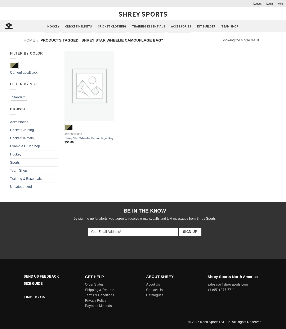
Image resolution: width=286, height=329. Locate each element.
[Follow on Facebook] (26, 305)
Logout (257, 3)
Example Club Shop (25, 146)
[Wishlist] (260, 26)
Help (280, 3)
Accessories (181, 26)
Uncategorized (21, 186)
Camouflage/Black (23, 72)
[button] (279, 26)
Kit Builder (206, 26)
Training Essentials (148, 26)
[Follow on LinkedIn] (46, 305)
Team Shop (230, 26)
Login (269, 3)
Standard (19, 97)
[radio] (68, 127)
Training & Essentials (26, 178)
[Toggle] (55, 121)
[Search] (269, 26)
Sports (15, 162)
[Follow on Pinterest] (41, 305)
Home (29, 40)
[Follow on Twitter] (36, 305)
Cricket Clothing (112, 26)
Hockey (53, 26)
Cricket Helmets (78, 26)
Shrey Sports (143, 13)
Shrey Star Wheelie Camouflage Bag (88, 138)
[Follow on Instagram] (31, 305)
